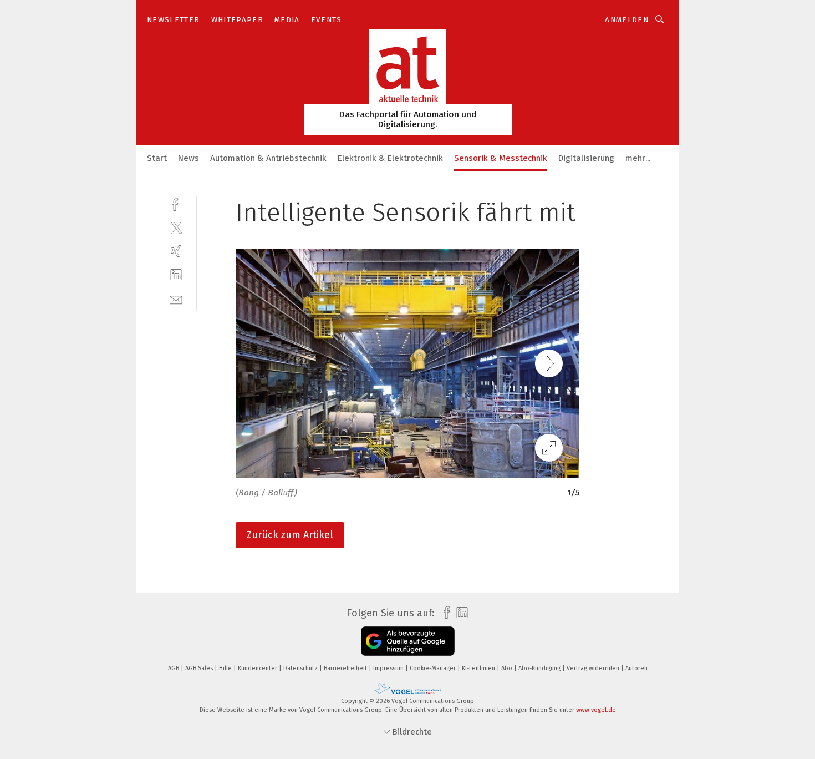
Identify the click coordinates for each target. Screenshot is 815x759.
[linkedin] (176, 275)
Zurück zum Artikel (290, 535)
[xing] (176, 251)
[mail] (176, 299)
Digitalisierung (586, 158)
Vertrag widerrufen (594, 668)
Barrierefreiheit (346, 668)
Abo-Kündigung (540, 668)
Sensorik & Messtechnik (500, 158)
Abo (507, 668)
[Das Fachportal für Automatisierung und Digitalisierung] (157, 157)
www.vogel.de (596, 710)
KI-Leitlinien (479, 668)
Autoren (636, 668)
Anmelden (627, 19)
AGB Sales (200, 668)
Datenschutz (301, 668)
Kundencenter (258, 668)
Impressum (389, 668)
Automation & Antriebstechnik (268, 158)
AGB (174, 668)
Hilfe (226, 668)
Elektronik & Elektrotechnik (390, 158)
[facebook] (176, 203)
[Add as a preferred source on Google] (408, 641)
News (188, 158)
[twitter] (176, 227)
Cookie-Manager (433, 668)
